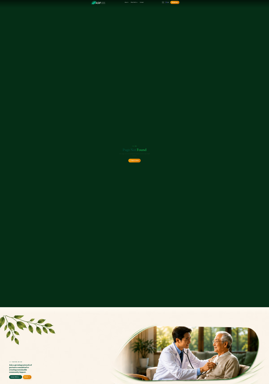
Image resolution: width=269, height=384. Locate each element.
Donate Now (175, 2)
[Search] (163, 2)
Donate (26, 377)
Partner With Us (15, 377)
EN (168, 2)
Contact (142, 2)
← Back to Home (134, 160)
